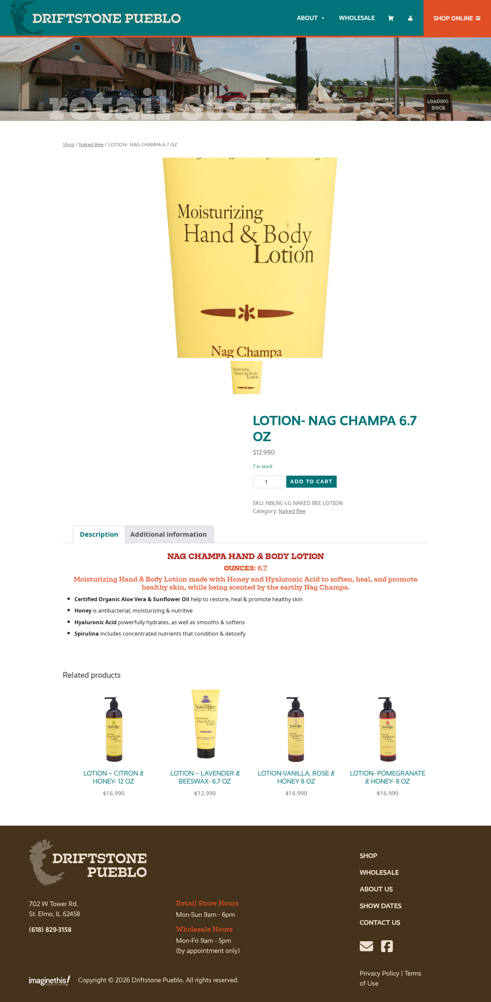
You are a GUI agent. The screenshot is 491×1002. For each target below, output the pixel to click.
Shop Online (453, 18)
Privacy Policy (379, 973)
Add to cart (311, 481)
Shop (68, 144)
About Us (376, 889)
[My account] (410, 18)
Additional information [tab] (168, 534)
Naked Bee (91, 144)
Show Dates (380, 906)
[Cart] (391, 18)
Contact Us (380, 922)
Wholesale (357, 17)
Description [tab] (99, 534)
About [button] (307, 17)
